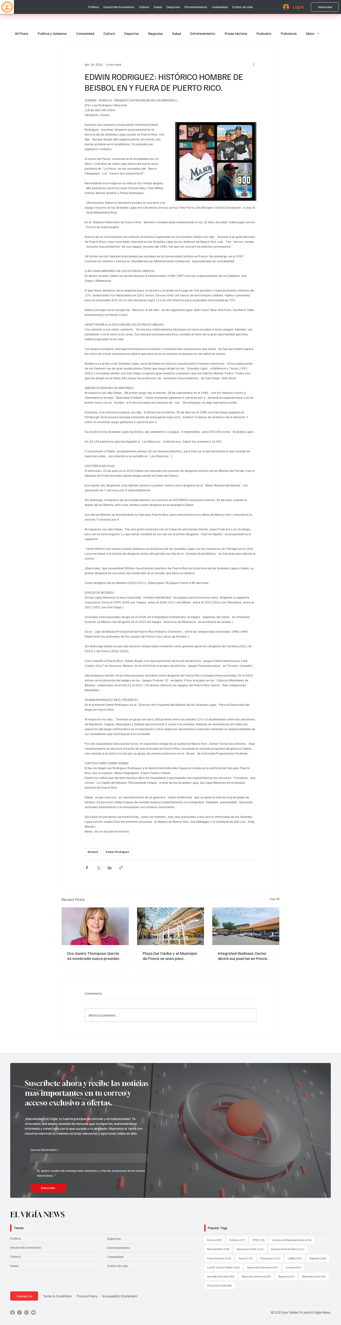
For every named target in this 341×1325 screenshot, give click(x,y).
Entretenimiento (202, 33)
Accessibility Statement (120, 1296)
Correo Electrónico (44, 1150)
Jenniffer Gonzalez (222, 1276)
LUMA (296, 1258)
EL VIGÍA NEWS (38, 1214)
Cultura (109, 33)
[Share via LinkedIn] (109, 867)
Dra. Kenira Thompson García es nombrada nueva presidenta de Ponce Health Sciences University (95, 956)
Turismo (295, 1267)
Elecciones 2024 (251, 1249)
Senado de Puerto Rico (289, 1249)
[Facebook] (12, 1312)
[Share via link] (121, 867)
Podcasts (263, 33)
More (310, 33)
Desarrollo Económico (25, 1247)
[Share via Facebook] (87, 867)
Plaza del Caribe (221, 1285)
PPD (260, 1240)
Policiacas (289, 33)
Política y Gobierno (52, 33)
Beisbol (93, 852)
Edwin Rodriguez (117, 852)
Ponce (216, 1240)
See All (275, 899)
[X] (19, 1312)
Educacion (271, 1258)
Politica (238, 1240)
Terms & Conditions (57, 1296)
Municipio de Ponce (257, 1276)
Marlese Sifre (219, 1249)
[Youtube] (33, 1312)
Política (15, 1238)
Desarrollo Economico (264, 1267)
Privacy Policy (87, 1296)
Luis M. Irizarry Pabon (224, 1267)
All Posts (21, 33)
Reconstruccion (315, 1276)
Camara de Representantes (293, 1240)
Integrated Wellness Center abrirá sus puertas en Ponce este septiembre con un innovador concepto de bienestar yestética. (242, 956)
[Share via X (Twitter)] (98, 867)
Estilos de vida (117, 1266)
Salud (176, 33)
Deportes (131, 33)
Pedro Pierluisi (220, 1258)
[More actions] (253, 64)
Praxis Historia (236, 33)
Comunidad (85, 33)
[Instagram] (26, 1312)
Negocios (155, 33)
